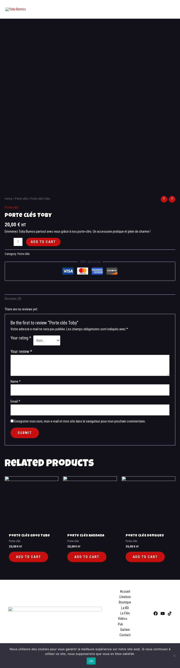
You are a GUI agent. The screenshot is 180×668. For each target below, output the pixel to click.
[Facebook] (156, 613)
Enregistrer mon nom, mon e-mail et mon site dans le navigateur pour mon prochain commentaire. (80, 421)
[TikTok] (170, 613)
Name (16, 381)
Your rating (21, 338)
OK (91, 661)
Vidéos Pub (122, 621)
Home (8, 198)
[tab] (13, 298)
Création (125, 597)
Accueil (125, 591)
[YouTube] (163, 613)
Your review (21, 351)
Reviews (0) (13, 299)
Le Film (125, 613)
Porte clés (21, 198)
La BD (125, 608)
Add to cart (43, 242)
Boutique (125, 602)
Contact (125, 635)
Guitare (125, 630)
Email (15, 401)
